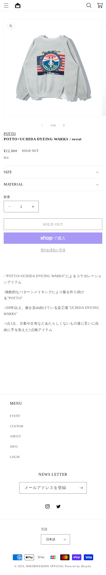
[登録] (81, 488)
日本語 (50, 539)
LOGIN (15, 457)
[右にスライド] (63, 125)
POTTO (10, 134)
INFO (14, 446)
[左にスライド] (42, 125)
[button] (6, 5)
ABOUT (15, 436)
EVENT (15, 416)
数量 (7, 197)
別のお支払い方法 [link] (53, 250)
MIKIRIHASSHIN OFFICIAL (45, 566)
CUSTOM (16, 426)
